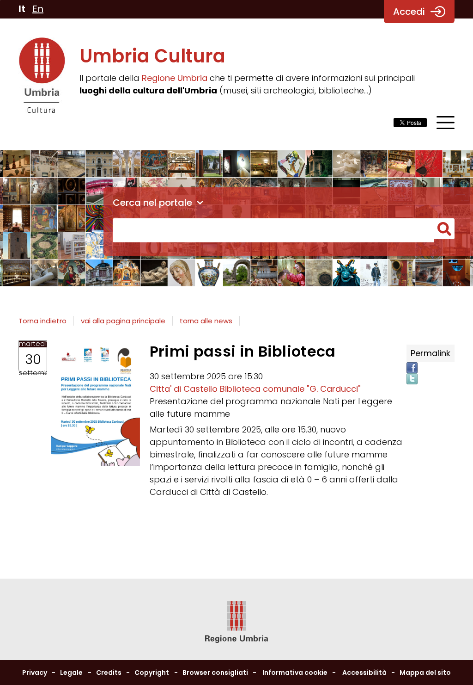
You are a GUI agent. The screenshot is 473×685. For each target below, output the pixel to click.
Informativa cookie (294, 672)
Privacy (34, 672)
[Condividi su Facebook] (412, 367)
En (37, 8)
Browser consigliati (215, 672)
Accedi (409, 11)
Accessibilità (364, 672)
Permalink (430, 353)
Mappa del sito (425, 672)
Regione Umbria (174, 78)
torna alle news (206, 321)
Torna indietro (42, 321)
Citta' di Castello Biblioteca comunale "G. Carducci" (255, 389)
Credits (108, 672)
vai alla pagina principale (123, 321)
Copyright (151, 672)
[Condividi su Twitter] (412, 378)
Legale (71, 672)
